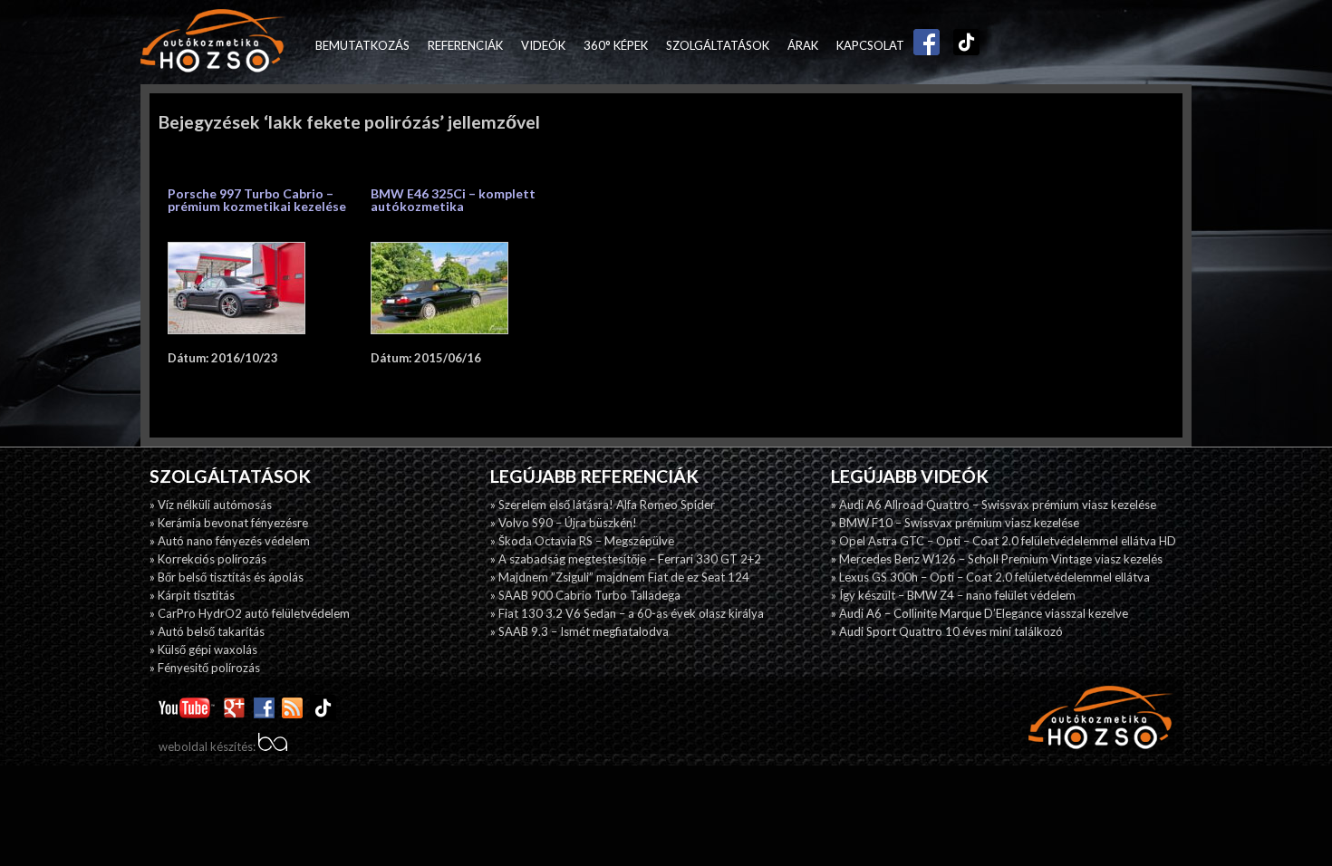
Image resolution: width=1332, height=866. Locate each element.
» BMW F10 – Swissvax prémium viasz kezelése (955, 522)
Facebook (922, 45)
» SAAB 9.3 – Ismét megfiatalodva (579, 631)
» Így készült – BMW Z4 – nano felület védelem (953, 595)
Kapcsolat (870, 45)
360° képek (616, 45)
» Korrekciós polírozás (208, 559)
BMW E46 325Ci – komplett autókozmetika (453, 200)
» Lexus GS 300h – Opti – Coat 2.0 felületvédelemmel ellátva (990, 577)
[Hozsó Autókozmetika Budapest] (212, 42)
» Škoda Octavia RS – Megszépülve (582, 541)
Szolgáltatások (717, 45)
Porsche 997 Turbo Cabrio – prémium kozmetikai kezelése (257, 200)
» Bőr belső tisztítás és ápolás (227, 577)
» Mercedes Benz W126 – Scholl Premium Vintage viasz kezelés (997, 559)
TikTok (962, 45)
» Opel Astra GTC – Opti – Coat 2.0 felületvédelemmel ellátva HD (1003, 541)
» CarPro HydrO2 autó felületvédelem (250, 613)
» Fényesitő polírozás (205, 667)
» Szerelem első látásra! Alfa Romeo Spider (602, 504)
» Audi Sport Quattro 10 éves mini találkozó (947, 631)
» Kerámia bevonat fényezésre (229, 522)
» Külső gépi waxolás (203, 649)
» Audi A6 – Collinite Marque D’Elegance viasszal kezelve (979, 613)
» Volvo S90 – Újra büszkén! (563, 522)
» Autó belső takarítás (207, 631)
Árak (802, 45)
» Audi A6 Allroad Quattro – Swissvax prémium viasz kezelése (993, 504)
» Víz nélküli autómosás (211, 504)
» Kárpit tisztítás (192, 595)
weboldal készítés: (208, 746)
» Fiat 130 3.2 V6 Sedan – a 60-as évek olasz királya (627, 613)
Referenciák (465, 45)
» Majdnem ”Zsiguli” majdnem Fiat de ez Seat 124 (619, 577)
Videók (543, 45)
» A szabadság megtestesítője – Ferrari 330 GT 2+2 (625, 559)
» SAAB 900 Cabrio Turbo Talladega (585, 595)
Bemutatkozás (362, 45)
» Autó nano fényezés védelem (230, 541)
